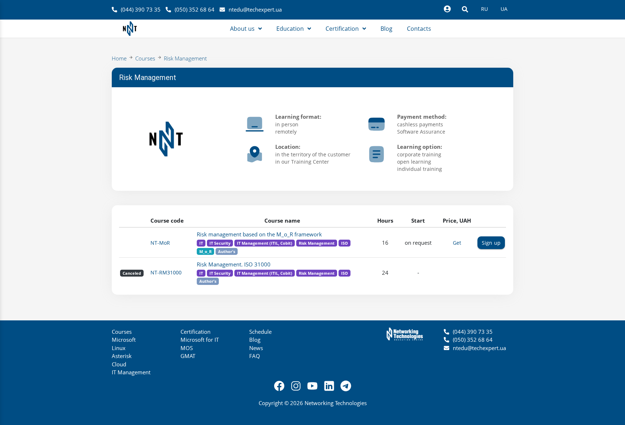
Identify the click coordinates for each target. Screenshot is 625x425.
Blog (254, 339)
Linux (119, 348)
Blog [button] (386, 29)
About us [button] (242, 29)
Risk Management (185, 58)
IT (201, 243)
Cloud (119, 364)
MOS (186, 348)
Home (119, 58)
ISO (344, 243)
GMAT (187, 355)
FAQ (254, 355)
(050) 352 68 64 (194, 9)
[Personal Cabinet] (447, 9)
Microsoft (124, 339)
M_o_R (205, 251)
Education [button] (290, 29)
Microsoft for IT (199, 339)
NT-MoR (160, 242)
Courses (145, 58)
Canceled (132, 273)
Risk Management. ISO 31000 (234, 264)
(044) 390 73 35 (141, 9)
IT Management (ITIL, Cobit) (264, 243)
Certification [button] (342, 29)
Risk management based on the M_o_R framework (259, 234)
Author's (226, 251)
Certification (195, 331)
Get (457, 242)
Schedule (260, 331)
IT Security (219, 243)
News (256, 348)
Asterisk (122, 355)
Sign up (491, 242)
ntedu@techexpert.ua (255, 9)
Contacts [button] (419, 29)
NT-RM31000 (166, 272)
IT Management (131, 372)
